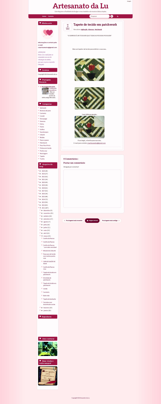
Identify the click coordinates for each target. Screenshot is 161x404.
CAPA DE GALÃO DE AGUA (49, 263)
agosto (46, 222)
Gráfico (42, 129)
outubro (46, 216)
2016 (43, 194)
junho (45, 227)
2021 (43, 179)
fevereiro (46, 308)
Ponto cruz (43, 151)
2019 (43, 185)
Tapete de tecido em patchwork (49, 273)
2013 (43, 202)
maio (45, 230)
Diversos (42, 121)
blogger (129, 1)
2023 (43, 174)
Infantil (42, 135)
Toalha (42, 159)
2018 (43, 188)
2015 (43, 197)
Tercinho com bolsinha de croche (49, 303)
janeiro (46, 311)
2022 (43, 177)
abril (45, 233)
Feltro (42, 124)
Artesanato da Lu (80, 6)
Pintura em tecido (45, 148)
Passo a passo (44, 140)
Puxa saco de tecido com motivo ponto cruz (49, 256)
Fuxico (42, 127)
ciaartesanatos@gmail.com (96, 143)
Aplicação (43, 108)
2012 (43, 205)
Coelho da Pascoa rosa (48, 268)
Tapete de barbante (49, 299)
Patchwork (43, 143)
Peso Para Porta (45, 145)
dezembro (47, 210)
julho (45, 225)
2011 (43, 208)
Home (44, 16)
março (46, 236)
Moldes (42, 137)
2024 (43, 171)
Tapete (42, 156)
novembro (47, 213)
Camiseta (43, 113)
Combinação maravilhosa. (53, 89)
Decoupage (43, 119)
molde (45, 289)
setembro (47, 219)
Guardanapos (44, 132)
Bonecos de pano (45, 111)
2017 (43, 191)
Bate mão (46, 296)
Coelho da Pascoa (48, 238)
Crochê (42, 116)
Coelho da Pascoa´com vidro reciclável (50, 246)
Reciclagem (43, 154)
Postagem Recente (48, 87)
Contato (51, 16)
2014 (43, 199)
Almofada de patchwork (47, 279)
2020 (43, 182)
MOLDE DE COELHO (49, 251)
